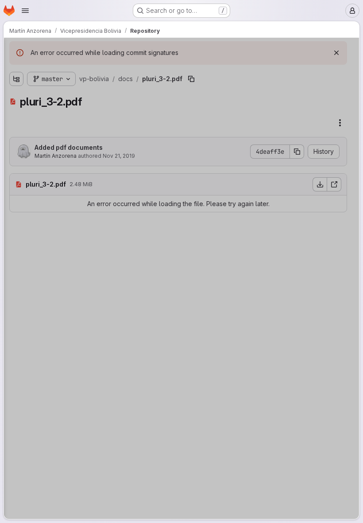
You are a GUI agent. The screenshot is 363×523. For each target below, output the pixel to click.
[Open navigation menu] (25, 11)
